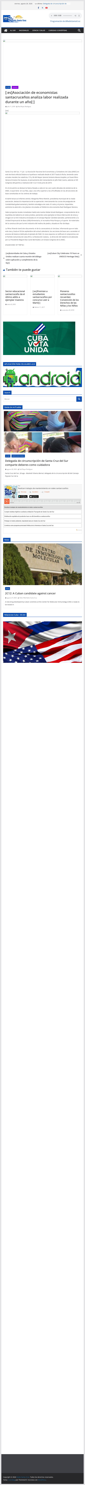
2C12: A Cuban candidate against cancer (30, 593)
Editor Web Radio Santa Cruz (28, 598)
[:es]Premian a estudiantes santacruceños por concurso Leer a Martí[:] (42, 297)
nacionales (24, 30)
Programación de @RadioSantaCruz (65, 21)
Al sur (12, 30)
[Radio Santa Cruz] (5, 30)
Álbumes (15, 87)
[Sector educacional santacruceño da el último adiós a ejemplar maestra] (15, 276)
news (7, 588)
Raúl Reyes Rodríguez (24, 106)
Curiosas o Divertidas (58, 30)
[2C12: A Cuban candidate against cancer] (42, 564)
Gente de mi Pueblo (18, 456)
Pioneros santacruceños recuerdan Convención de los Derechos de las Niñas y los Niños (69, 298)
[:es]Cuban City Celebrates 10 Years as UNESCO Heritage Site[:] (63, 255)
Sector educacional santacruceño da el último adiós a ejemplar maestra (15, 295)
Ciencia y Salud (38, 30)
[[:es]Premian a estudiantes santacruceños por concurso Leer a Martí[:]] (42, 276)
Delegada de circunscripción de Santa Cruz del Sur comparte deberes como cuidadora (36, 463)
